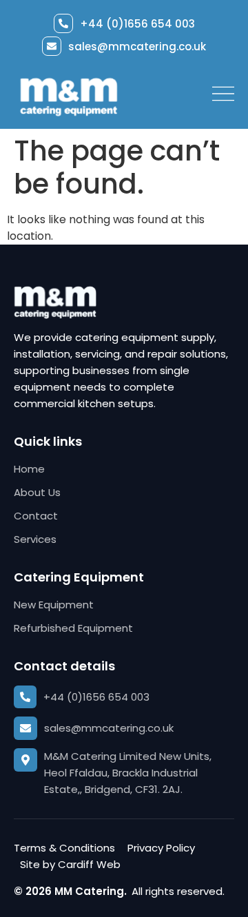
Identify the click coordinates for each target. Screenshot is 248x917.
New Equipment (54, 604)
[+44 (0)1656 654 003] (63, 23)
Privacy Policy (161, 848)
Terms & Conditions (64, 848)
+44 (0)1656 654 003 (137, 24)
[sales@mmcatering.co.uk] (51, 46)
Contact (36, 515)
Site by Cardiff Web (70, 864)
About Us (37, 492)
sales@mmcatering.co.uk (137, 46)
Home (29, 469)
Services (35, 539)
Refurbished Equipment (73, 628)
